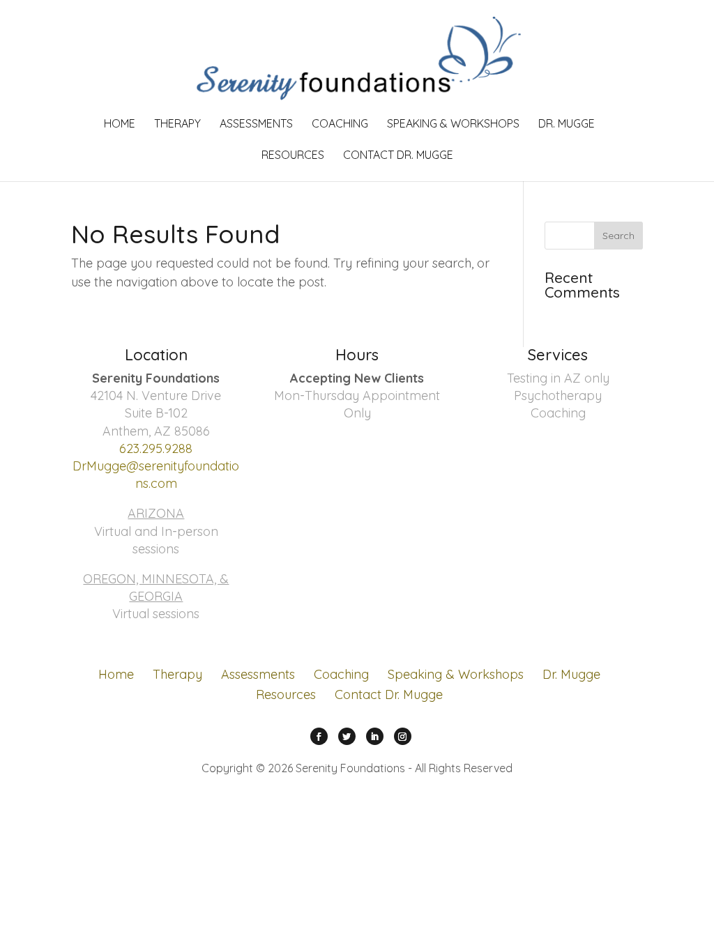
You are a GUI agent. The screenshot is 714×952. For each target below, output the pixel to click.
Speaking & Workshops (453, 124)
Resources (292, 156)
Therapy (177, 124)
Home (119, 124)
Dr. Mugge (566, 124)
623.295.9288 (155, 448)
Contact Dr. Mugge (398, 156)
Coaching (340, 124)
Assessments (256, 124)
